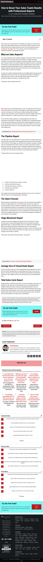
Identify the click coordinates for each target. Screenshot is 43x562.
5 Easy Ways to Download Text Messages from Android (8, 403)
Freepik (21, 560)
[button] (38, 2)
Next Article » (37, 326)
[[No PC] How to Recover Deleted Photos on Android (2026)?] (34, 401)
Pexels (39, 559)
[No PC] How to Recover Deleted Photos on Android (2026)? (34, 405)
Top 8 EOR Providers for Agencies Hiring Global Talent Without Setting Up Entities (22, 418)
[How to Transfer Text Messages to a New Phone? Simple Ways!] (21, 401)
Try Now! (36, 311)
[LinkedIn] (36, 357)
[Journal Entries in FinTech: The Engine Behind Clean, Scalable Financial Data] (34, 382)
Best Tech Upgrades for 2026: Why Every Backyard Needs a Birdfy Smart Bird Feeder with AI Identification (9, 386)
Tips (18, 320)
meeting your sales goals (7, 49)
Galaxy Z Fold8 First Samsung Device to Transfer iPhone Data (23, 478)
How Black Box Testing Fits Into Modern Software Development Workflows (23, 453)
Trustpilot (6, 542)
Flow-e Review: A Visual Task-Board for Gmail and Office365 (20, 261)
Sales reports (4, 108)
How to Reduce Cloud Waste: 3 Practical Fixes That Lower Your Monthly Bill (23, 466)
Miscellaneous (32, 13)
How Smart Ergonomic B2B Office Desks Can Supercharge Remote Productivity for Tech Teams (21, 388)
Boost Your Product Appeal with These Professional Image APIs (23, 427)
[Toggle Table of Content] (39, 39)
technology (4, 302)
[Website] (28, 357)
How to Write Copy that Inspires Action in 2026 (22, 431)
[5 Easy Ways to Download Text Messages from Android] (8, 399)
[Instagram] (39, 357)
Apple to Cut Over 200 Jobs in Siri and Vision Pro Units (23, 490)
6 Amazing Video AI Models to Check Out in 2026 (23, 435)
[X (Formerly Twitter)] (34, 357)
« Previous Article (6, 326)
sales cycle (32, 290)
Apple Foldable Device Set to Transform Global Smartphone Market (22, 486)
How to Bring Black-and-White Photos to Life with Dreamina (23, 423)
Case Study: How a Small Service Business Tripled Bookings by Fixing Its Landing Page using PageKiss (22, 462)
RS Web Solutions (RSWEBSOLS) (14, 559)
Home (2, 16)
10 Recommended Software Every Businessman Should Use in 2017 (23, 131)
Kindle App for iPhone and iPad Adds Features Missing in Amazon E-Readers (23, 474)
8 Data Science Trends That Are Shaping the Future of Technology (23, 449)
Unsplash (32, 559)
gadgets (3, 299)
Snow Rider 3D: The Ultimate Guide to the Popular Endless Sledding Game (23, 457)
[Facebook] (31, 357)
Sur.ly (8, 551)
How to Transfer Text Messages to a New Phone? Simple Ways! (21, 405)
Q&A (15, 320)
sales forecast (20, 202)
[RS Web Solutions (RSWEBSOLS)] (7, 1)
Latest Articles (7, 16)
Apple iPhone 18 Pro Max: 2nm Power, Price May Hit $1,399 (23, 482)
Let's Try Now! (36, 30)
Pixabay (36, 559)
